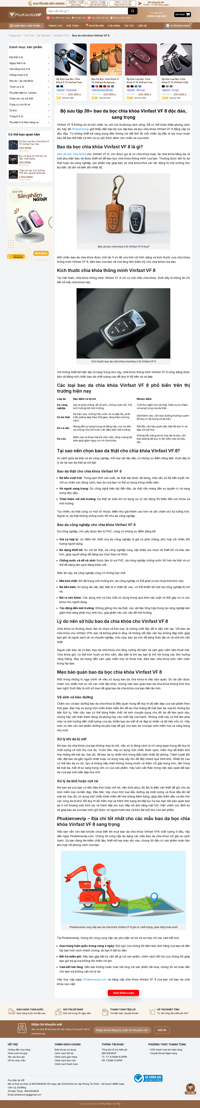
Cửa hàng (114, 25)
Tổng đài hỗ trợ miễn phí (114, 1049)
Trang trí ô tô (16, 116)
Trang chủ (55, 25)
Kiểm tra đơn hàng (122, 17)
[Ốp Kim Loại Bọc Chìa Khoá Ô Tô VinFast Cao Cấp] (141, 59)
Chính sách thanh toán (66, 1064)
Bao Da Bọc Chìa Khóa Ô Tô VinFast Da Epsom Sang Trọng (105, 81)
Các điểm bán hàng (60, 17)
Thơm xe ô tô (16, 86)
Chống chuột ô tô (18, 74)
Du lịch (13, 110)
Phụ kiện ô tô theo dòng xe (23, 122)
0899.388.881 (157, 16)
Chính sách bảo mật (65, 1060)
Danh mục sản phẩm (27, 25)
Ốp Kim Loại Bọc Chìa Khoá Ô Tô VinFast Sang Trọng (69, 81)
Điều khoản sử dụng (65, 1049)
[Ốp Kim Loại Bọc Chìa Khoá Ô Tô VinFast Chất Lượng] (176, 59)
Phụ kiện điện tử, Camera (22, 92)
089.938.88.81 (109, 1053)
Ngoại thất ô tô (17, 63)
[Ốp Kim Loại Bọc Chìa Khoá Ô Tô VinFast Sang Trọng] (71, 59)
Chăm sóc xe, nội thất (21, 98)
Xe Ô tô (29, 35)
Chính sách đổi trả (64, 1053)
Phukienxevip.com (95, 979)
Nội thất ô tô (16, 57)
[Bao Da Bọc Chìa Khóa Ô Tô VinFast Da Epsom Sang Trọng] (106, 59)
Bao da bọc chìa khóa (71, 154)
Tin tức (129, 25)
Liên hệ (142, 25)
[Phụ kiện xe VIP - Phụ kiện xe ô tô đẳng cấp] (25, 14)
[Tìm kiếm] (133, 11)
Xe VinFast (43, 35)
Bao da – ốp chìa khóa (21, 80)
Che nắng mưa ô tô (19, 69)
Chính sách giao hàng (66, 1056)
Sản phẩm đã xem (100, 17)
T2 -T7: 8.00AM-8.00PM (114, 1056)
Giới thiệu (72, 25)
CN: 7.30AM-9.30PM (112, 1060)
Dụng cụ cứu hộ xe (19, 104)
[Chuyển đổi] (48, 57)
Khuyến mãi (80, 17)
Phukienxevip (80, 129)
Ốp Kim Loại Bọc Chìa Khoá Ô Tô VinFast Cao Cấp (139, 81)
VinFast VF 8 (61, 35)
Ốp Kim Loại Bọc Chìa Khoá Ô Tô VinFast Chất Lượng (175, 81)
